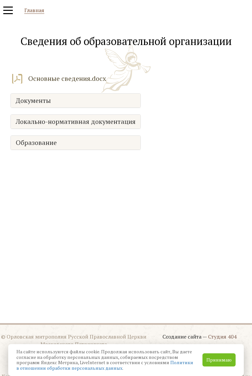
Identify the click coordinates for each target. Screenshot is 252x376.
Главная (34, 11)
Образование (36, 142)
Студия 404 (222, 336)
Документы (33, 100)
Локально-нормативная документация (76, 121)
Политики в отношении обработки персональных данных (104, 365)
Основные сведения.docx (67, 78)
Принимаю (219, 360)
